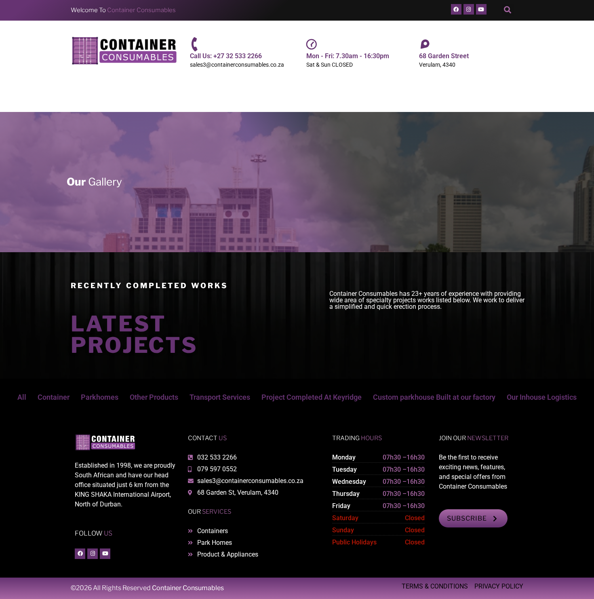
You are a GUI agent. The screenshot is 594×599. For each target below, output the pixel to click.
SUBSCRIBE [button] (467, 518)
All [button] (21, 397)
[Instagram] (468, 9)
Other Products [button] (154, 397)
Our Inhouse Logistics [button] (542, 397)
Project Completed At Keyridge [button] (311, 397)
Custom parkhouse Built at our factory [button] (434, 397)
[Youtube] (481, 9)
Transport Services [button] (220, 397)
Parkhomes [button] (99, 397)
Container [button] (54, 397)
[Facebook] (456, 9)
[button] (508, 10)
